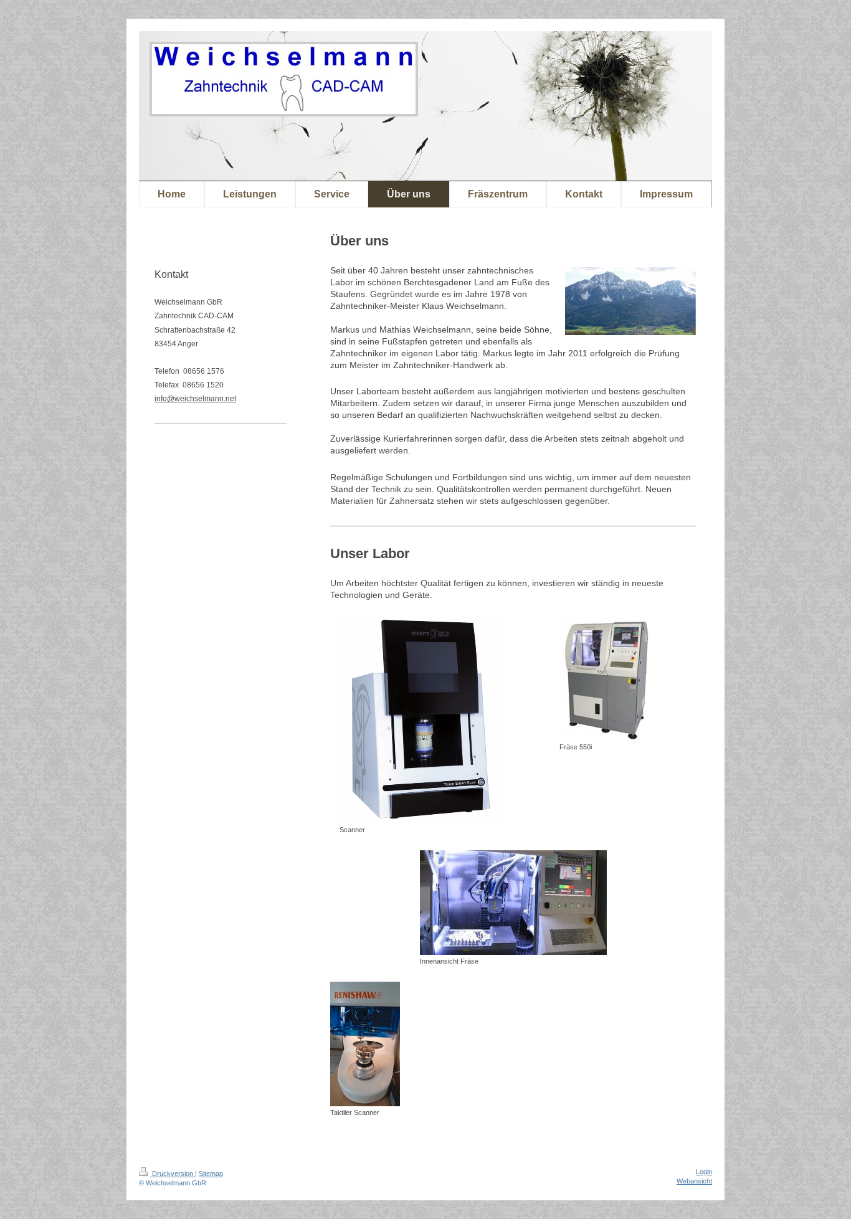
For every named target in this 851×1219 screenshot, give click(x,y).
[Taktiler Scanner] (365, 1044)
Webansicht (694, 1181)
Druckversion (172, 1173)
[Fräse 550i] (604, 678)
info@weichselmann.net (195, 398)
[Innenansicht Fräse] (513, 902)
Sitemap (211, 1173)
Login (704, 1171)
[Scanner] (422, 719)
